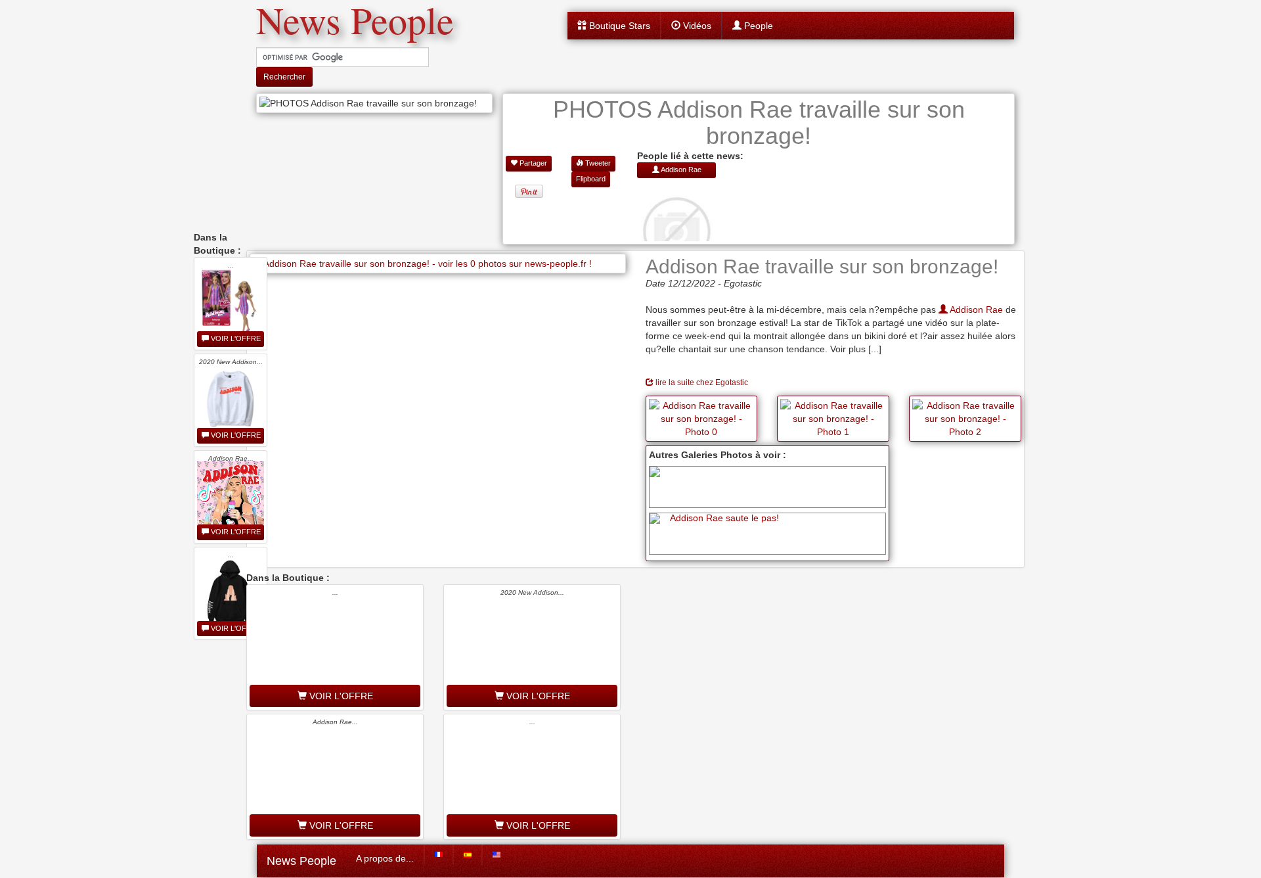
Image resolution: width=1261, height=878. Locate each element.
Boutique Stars (618, 25)
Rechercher (284, 76)
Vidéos (695, 25)
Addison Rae (975, 309)
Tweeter (597, 163)
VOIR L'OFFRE (235, 338)
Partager (532, 163)
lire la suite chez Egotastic (700, 382)
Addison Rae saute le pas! (724, 518)
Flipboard (591, 179)
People (757, 25)
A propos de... (385, 858)
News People (301, 860)
